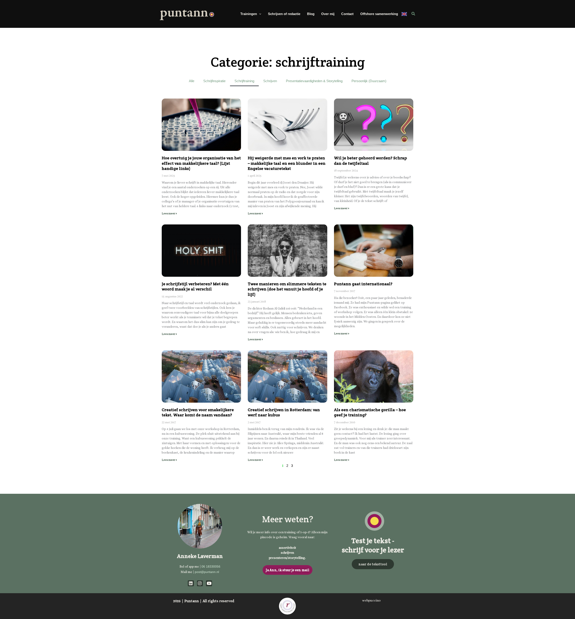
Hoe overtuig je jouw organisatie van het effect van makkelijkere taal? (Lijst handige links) (201, 163)
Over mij (327, 14)
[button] (259, 14)
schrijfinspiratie (214, 81)
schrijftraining (244, 81)
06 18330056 (210, 566)
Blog (310, 14)
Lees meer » (169, 213)
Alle (191, 81)
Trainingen (248, 14)
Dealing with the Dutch (404, 14)
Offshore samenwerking (379, 14)
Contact (347, 14)
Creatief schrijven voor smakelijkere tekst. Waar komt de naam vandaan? (198, 412)
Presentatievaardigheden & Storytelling (314, 81)
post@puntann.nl (207, 572)
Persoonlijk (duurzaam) (369, 81)
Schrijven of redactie (284, 14)
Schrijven (270, 81)
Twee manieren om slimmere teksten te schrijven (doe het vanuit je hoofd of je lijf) (287, 289)
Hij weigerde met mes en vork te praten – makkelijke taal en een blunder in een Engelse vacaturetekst (286, 163)
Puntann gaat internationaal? (363, 283)
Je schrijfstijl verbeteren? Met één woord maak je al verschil (195, 286)
